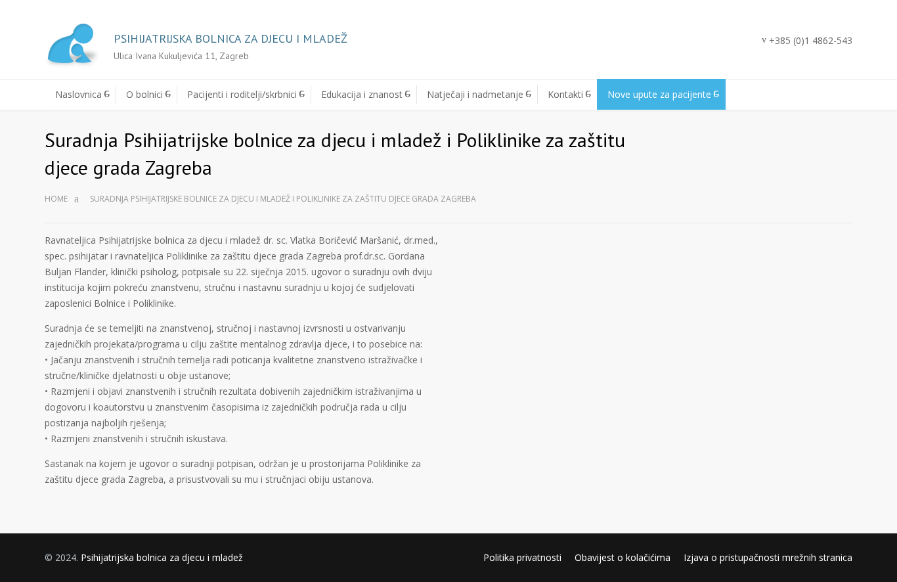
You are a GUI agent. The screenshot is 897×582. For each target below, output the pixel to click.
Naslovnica (78, 94)
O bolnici (144, 94)
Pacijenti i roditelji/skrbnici (242, 94)
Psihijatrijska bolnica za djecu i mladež (162, 557)
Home (56, 198)
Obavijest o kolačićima (622, 557)
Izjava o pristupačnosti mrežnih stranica (768, 557)
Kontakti (565, 94)
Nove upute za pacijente (659, 94)
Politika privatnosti (522, 557)
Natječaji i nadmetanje (475, 94)
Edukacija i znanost (362, 94)
